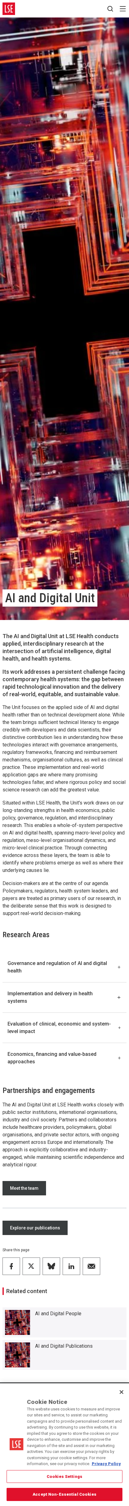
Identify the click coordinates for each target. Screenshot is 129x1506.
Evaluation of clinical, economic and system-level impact (59, 1027)
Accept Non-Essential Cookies (64, 1494)
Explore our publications (35, 1227)
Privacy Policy (106, 1463)
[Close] (121, 1392)
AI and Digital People (58, 1314)
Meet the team (24, 1188)
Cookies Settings (64, 1476)
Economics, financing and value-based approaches (52, 1058)
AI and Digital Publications (64, 1346)
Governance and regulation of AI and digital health (57, 967)
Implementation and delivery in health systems (50, 997)
